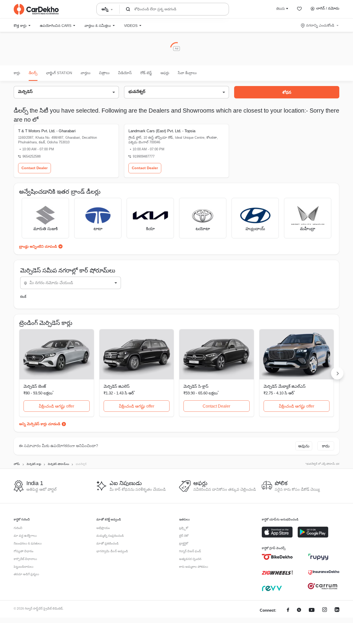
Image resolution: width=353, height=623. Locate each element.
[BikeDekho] (277, 556)
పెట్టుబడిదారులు (23, 567)
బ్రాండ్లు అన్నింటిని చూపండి (38, 246)
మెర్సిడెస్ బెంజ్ (35, 386)
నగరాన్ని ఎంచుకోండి (320, 25)
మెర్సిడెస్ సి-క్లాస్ (196, 386)
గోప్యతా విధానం (23, 551)
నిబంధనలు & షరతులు (28, 543)
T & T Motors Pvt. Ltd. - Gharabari (46, 131)
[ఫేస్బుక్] (288, 610)
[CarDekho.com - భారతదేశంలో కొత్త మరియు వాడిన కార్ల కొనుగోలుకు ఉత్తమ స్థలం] (36, 9)
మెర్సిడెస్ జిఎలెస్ (117, 386)
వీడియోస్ (125, 73)
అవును (303, 446)
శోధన (286, 92)
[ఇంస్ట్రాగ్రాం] (324, 610)
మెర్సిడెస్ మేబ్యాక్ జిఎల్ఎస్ (285, 386)
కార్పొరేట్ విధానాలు (25, 559)
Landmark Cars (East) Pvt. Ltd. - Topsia (161, 131)
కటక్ (23, 297)
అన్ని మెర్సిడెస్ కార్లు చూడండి (39, 424)
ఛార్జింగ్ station (59, 73)
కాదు (325, 446)
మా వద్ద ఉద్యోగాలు (25, 536)
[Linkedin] (337, 610)
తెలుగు (280, 8)
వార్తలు (85, 73)
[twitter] (299, 610)
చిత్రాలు (104, 73)
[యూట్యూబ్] (311, 610)
